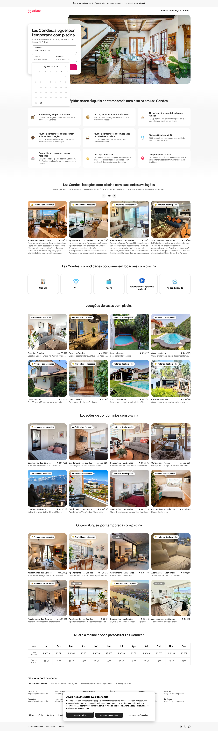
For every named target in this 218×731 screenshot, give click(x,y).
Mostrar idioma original (135, 3)
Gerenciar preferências (138, 715)
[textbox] (43, 59)
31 (41, 103)
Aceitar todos (80, 715)
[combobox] (54, 50)
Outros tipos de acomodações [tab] (64, 683)
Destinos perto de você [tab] (37, 683)
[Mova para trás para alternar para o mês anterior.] (36, 66)
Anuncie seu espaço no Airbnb (174, 10)
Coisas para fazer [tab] (123, 683)
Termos (61, 727)
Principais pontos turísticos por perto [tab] (96, 683)
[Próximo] (114, 196)
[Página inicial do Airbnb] (34, 11)
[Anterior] (104, 196)
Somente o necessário (109, 715)
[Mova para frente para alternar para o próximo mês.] (65, 66)
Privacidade (50, 727)
